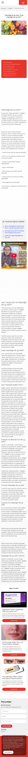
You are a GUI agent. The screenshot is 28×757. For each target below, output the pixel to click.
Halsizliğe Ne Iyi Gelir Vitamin (9, 75)
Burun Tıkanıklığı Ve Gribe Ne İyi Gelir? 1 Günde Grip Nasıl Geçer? (14, 227)
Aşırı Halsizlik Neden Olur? (8, 67)
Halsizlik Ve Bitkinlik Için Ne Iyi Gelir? (10, 69)
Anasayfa (3, 8)
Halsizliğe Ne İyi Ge (19, 8)
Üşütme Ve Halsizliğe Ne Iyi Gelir (10, 73)
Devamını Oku (14, 620)
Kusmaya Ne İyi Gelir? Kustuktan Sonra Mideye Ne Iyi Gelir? (14, 231)
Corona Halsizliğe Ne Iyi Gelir (9, 71)
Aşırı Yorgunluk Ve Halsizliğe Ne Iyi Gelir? (11, 64)
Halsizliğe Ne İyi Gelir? (7, 62)
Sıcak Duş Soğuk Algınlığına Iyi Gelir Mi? (14, 236)
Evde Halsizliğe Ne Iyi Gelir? (8, 66)
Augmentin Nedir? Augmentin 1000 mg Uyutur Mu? (12, 610)
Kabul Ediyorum (8, 752)
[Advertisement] (14, 48)
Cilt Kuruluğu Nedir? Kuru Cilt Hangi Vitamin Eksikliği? (12, 643)
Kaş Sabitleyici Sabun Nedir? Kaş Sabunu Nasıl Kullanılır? (12, 677)
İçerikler (10, 8)
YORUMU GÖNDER (6, 726)
